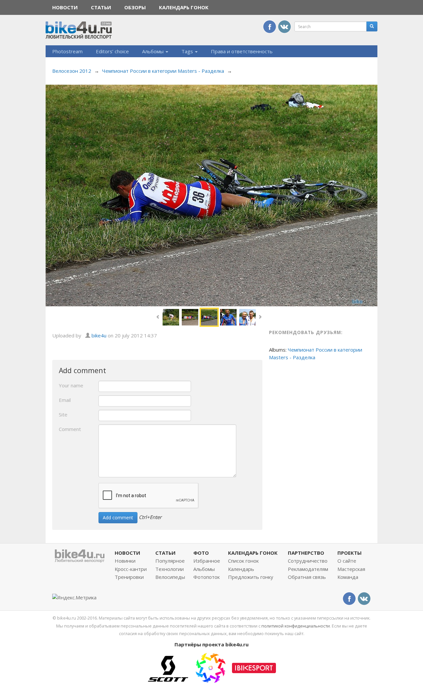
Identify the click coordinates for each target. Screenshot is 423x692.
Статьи (101, 7)
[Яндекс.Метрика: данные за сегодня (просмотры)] (74, 597)
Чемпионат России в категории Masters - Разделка (163, 70)
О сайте (346, 560)
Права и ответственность (242, 51)
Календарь (241, 569)
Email (65, 400)
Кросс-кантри (131, 569)
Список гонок (243, 560)
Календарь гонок (184, 7)
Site (63, 414)
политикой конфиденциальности (295, 626)
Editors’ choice (112, 51)
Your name (71, 385)
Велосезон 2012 (71, 70)
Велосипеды (170, 577)
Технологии (169, 569)
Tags (187, 51)
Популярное (170, 560)
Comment (70, 429)
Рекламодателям (308, 569)
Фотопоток (206, 577)
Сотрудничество (307, 560)
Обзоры (135, 7)
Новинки (125, 560)
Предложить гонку (250, 577)
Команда (347, 577)
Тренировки (129, 577)
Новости (65, 7)
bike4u (99, 335)
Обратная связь (307, 577)
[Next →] (211, 195)
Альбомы (153, 51)
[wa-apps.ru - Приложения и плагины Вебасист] (210, 667)
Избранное (206, 560)
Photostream (67, 51)
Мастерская (351, 569)
